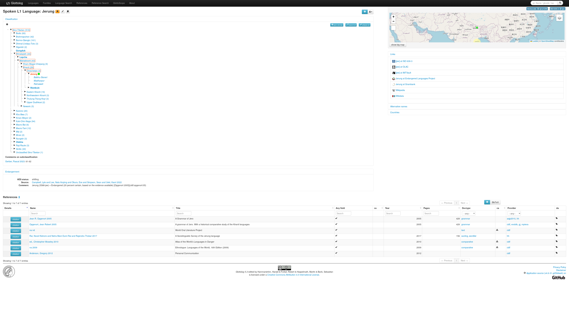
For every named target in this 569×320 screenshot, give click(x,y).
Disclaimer (561, 270)
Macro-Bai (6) (22, 124)
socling (464, 235)
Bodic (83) (21, 33)
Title (178, 208)
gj (519, 224)
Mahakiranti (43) (27, 60)
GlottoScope (119, 2)
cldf (508, 224)
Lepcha (23, 57)
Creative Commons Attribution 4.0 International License (293, 274)
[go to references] (68, 11)
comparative (467, 241)
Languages (33, 2)
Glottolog (16, 3)
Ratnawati (38, 83)
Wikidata (399, 95)
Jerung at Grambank (405, 84)
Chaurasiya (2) (34, 70)
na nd (32, 230)
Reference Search (100, 2)
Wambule (35, 87)
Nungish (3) (21, 138)
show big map (397, 44)
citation (15, 219)
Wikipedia (400, 90)
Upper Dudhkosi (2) (36, 102)
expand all (352, 25)
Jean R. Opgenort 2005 (40, 218)
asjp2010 (511, 218)
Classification (11, 18)
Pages (426, 208)
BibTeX (495, 202)
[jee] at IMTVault (403, 72)
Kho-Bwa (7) (22, 114)
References (81, 2)
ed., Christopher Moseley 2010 (43, 241)
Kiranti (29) (28, 67)
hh (518, 218)
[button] (477, 27)
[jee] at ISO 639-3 (403, 61)
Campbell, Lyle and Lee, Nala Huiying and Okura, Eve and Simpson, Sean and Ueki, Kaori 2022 (77, 182)
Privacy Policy (559, 267)
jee (563, 9)
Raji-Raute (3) (22, 145)
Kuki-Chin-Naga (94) (25, 121)
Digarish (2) (21, 46)
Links (392, 54)
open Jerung (337, 25)
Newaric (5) (28, 106)
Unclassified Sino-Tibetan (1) (29, 152)
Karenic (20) (22, 110)
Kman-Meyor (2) (23, 117)
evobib (514, 224)
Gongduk (20, 50)
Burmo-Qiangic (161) (26, 40)
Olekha (19, 141)
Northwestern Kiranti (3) (38, 95)
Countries (394, 112)
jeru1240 (543, 9)
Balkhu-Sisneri (40, 77)
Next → (464, 202)
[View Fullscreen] (393, 28)
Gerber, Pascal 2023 (15, 161)
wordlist (472, 235)
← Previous (446, 202)
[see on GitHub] (63, 11)
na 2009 (33, 247)
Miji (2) (19, 131)
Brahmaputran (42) (25, 36)
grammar (465, 218)
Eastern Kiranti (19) (36, 91)
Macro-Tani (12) (23, 128)
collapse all (365, 25)
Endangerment (12, 171)
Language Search (63, 2)
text (463, 230)
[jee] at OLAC (401, 66)
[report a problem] (57, 11)
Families (47, 2)
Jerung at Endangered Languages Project (415, 78)
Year (387, 208)
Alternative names (398, 106)
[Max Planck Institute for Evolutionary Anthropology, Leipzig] (9, 271)
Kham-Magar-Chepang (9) (35, 63)
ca (375, 208)
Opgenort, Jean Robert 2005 (42, 224)
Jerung (33, 73)
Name (33, 208)
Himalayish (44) (23, 53)
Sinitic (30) (21, 148)
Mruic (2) (20, 134)
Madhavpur (39, 80)
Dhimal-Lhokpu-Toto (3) (27, 43)
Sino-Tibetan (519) (21, 29)
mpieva (525, 224)
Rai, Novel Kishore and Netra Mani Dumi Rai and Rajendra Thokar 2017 (63, 235)
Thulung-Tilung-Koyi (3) (38, 98)
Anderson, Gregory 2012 (41, 253)
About (132, 2)
